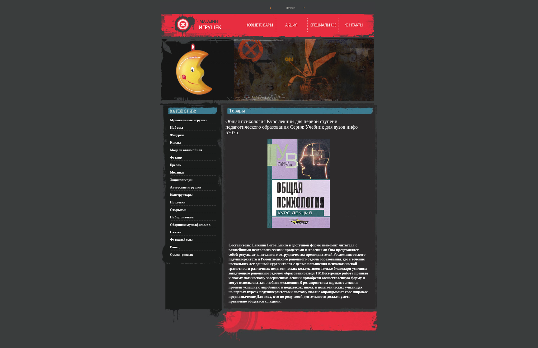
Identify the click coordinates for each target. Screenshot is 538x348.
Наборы (176, 127)
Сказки (175, 232)
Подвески (177, 202)
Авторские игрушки (185, 187)
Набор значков (182, 217)
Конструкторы (181, 195)
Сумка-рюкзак (181, 254)
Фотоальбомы (181, 239)
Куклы (175, 142)
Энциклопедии (181, 180)
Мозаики (177, 172)
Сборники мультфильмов (190, 224)
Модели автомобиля (186, 150)
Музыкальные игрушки (188, 120)
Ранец (174, 247)
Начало (290, 8)
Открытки (178, 210)
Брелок (175, 165)
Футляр (176, 157)
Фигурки (177, 135)
